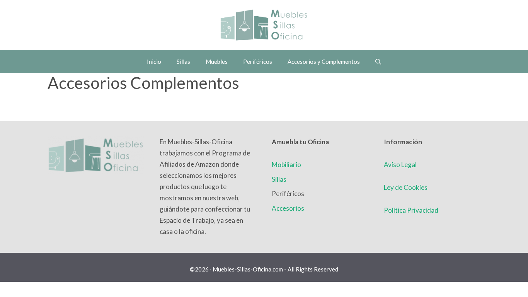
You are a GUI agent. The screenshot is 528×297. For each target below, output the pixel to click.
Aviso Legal (400, 164)
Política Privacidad (411, 210)
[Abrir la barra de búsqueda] (378, 61)
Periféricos (257, 61)
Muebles (217, 61)
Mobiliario (286, 164)
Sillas (183, 61)
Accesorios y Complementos (324, 61)
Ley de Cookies (406, 187)
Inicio (154, 61)
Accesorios (288, 208)
